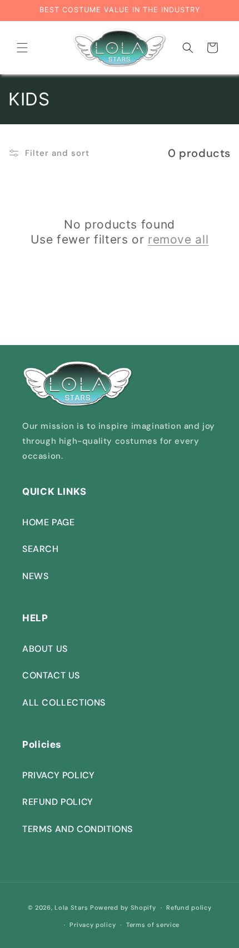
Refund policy (188, 907)
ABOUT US (45, 649)
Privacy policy (92, 925)
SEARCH (40, 549)
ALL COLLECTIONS (64, 702)
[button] (22, 48)
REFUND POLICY (57, 802)
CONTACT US (51, 675)
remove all (178, 239)
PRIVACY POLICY (58, 775)
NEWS (35, 576)
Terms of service (153, 925)
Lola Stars (71, 907)
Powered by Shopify (123, 907)
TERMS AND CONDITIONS (77, 829)
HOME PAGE (48, 522)
